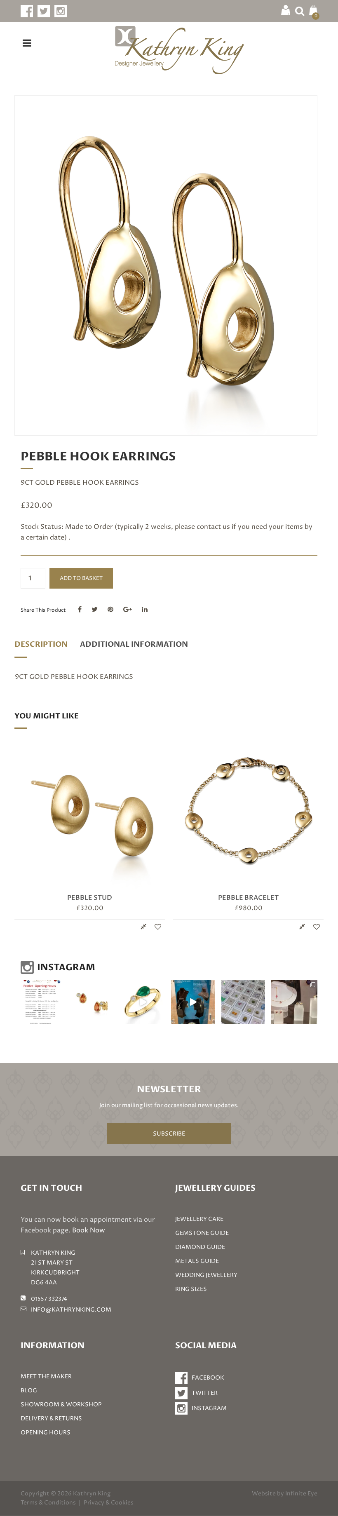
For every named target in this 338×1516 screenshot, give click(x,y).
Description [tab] (41, 644)
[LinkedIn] (145, 609)
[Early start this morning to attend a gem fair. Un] (243, 1002)
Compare (143, 927)
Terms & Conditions (48, 1503)
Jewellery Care (199, 1219)
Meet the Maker (46, 1376)
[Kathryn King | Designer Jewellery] (179, 49)
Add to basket (81, 578)
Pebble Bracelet (248, 897)
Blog (29, 1390)
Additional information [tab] (134, 644)
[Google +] (127, 609)
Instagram (209, 1408)
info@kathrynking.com (71, 1310)
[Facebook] (80, 609)
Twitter (205, 1393)
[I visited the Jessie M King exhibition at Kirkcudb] (193, 1002)
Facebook (208, 1378)
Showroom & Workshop (61, 1404)
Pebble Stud (89, 897)
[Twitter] (95, 609)
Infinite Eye (301, 1493)
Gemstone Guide (202, 1233)
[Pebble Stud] (89, 814)
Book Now (88, 1230)
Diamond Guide (200, 1247)
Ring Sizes (191, 1289)
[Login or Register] (285, 10)
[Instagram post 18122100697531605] (43, 1002)
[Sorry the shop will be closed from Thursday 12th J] (93, 1002)
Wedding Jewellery (206, 1275)
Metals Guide (197, 1261)
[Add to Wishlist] (157, 927)
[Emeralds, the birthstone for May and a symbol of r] (143, 1002)
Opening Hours (45, 1432)
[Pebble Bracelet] (248, 814)
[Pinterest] (110, 609)
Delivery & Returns (51, 1418)
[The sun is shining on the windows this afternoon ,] (294, 1002)
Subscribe (169, 1134)
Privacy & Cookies (109, 1503)
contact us (213, 526)
